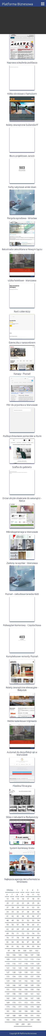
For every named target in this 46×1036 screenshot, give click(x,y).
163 (7, 998)
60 (33, 925)
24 (28, 903)
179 (31, 1007)
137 (31, 977)
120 (37, 964)
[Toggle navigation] (42, 3)
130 (25, 972)
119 (31, 964)
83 (8, 942)
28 (13, 907)
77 (13, 938)
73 (28, 933)
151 (7, 990)
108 (37, 955)
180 (37, 1007)
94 (28, 946)
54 (38, 920)
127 (7, 972)
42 (13, 916)
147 (19, 985)
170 (13, 1003)
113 (31, 959)
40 (38, 912)
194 (13, 1020)
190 (25, 1016)
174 (37, 1003)
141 (19, 981)
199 (17, 1024)
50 (18, 920)
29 (18, 907)
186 (37, 1011)
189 (19, 1016)
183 (19, 1011)
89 (38, 942)
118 (25, 964)
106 (25, 955)
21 (13, 903)
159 (19, 994)
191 (31, 1016)
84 (13, 942)
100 (24, 951)
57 (18, 925)
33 (38, 907)
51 (23, 920)
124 (25, 968)
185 (31, 1011)
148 (25, 985)
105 (19, 955)
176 (13, 1007)
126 (37, 968)
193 (7, 1020)
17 (28, 899)
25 (33, 903)
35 (13, 912)
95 (33, 946)
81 (33, 938)
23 (23, 903)
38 (28, 912)
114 (37, 959)
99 (19, 951)
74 (33, 933)
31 (28, 907)
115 (7, 964)
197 (31, 1020)
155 (31, 990)
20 (8, 903)
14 (13, 899)
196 (25, 1020)
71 (18, 933)
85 (18, 942)
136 (25, 977)
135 (19, 977)
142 (25, 981)
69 (8, 933)
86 (23, 942)
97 (9, 951)
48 (8, 920)
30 (23, 907)
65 (23, 929)
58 (23, 925)
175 (7, 1007)
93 (23, 946)
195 (19, 1020)
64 (18, 929)
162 (37, 994)
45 (28, 916)
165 (19, 998)
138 (37, 977)
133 (7, 977)
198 (37, 1020)
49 (13, 920)
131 (31, 972)
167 (31, 998)
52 (28, 920)
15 (18, 899)
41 (8, 916)
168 (37, 998)
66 (28, 929)
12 (38, 895)
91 (13, 946)
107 (31, 955)
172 (25, 1003)
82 (38, 938)
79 (23, 938)
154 (25, 990)
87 (28, 942)
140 (13, 981)
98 (14, 951)
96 (38, 946)
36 (18, 912)
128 (13, 972)
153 (19, 990)
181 (7, 1011)
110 (13, 959)
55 (8, 925)
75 (38, 933)
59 (28, 925)
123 (19, 968)
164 (13, 998)
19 (38, 899)
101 (30, 951)
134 (13, 977)
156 (37, 990)
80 (28, 938)
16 (23, 899)
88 (33, 942)
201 (29, 1024)
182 (13, 1011)
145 (7, 985)
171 (19, 1003)
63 (13, 929)
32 (33, 907)
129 (19, 972)
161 (31, 994)
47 (38, 916)
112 (25, 959)
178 (25, 1007)
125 (31, 968)
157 (7, 994)
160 (25, 994)
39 (33, 912)
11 (33, 895)
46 (33, 916)
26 (38, 903)
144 (37, 981)
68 (38, 929)
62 (8, 929)
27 (8, 907)
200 (23, 1024)
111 (19, 959)
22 (18, 903)
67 (33, 929)
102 (36, 951)
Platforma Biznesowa (17, 4)
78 (18, 938)
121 (7, 968)
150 (37, 985)
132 (37, 972)
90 (8, 946)
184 (25, 1011)
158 (13, 994)
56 (13, 925)
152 (13, 990)
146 (13, 985)
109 (7, 959)
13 (8, 899)
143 (31, 981)
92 (18, 946)
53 (33, 920)
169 (7, 1003)
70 (13, 933)
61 (38, 925)
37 (23, 912)
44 (23, 916)
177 (19, 1007)
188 (13, 1016)
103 (7, 955)
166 (25, 998)
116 (13, 964)
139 (7, 981)
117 (19, 964)
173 (31, 1003)
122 (13, 968)
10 (28, 895)
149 (31, 985)
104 (13, 955)
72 (23, 933)
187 (7, 1016)
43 (18, 916)
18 (33, 899)
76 (8, 938)
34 (8, 912)
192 (37, 1016)
